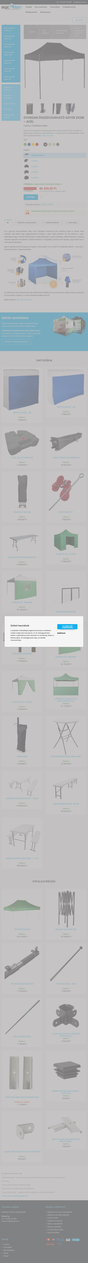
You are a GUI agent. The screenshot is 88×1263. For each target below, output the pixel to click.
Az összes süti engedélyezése (67, 626)
